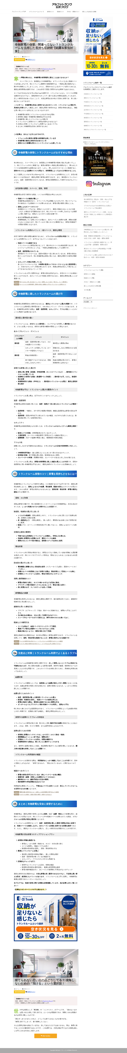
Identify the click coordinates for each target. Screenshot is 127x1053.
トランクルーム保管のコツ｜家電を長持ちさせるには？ (38, 121)
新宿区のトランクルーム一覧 (93, 117)
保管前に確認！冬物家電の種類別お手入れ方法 (34, 117)
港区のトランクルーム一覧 (92, 98)
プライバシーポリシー (90, 308)
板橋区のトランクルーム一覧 (93, 125)
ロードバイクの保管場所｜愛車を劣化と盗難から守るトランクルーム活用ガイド (43, 284)
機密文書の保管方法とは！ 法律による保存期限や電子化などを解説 (39, 792)
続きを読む (47, 1036)
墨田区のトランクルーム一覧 (93, 121)
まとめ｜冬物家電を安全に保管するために (33, 126)
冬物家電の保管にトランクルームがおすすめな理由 (36, 114)
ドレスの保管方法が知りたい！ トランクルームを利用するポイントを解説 (41, 641)
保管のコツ (50, 11)
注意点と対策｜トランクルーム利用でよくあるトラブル (38, 124)
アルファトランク (47, 69)
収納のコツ (60, 11)
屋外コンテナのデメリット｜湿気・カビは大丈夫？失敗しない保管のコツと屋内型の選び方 (98, 214)
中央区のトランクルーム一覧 (93, 102)
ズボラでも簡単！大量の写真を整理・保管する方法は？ (36, 794)
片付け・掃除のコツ (73, 11)
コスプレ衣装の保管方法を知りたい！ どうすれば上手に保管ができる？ (40, 643)
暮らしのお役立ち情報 (89, 11)
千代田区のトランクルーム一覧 (93, 114)
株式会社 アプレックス (61, 1050)
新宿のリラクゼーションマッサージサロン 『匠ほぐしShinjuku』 (96, 143)
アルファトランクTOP (19, 11)
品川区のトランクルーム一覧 (93, 110)
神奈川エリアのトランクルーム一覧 (95, 129)
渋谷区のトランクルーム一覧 (93, 94)
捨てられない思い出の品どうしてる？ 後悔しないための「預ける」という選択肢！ (44, 282)
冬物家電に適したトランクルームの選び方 (33, 119)
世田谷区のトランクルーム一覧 (93, 106)
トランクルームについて (36, 11)
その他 (86, 290)
